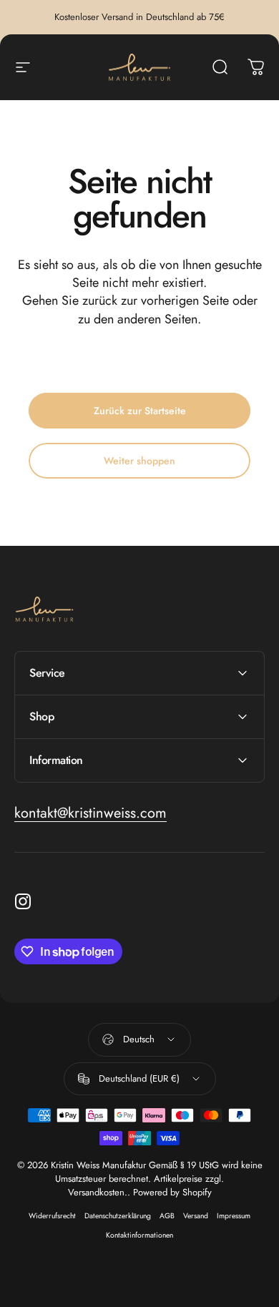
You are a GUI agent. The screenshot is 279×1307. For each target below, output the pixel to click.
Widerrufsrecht (52, 1215)
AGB (167, 1215)
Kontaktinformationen (139, 1235)
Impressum (233, 1215)
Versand (195, 1215)
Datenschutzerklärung (117, 1215)
